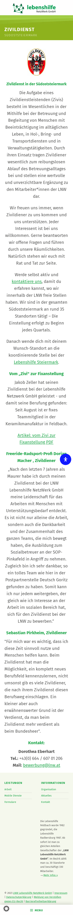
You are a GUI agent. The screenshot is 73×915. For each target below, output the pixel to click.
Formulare (10, 802)
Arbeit (8, 789)
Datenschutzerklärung (18, 897)
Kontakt (45, 802)
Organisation (48, 789)
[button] (6, 908)
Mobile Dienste (13, 795)
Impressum (60, 893)
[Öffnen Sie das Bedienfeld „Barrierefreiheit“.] (65, 459)
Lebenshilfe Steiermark (36, 362)
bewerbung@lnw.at (41, 765)
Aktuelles (46, 795)
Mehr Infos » (50, 875)
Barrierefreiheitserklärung (41, 901)
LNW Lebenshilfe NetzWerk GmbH (32, 893)
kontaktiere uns (27, 281)
